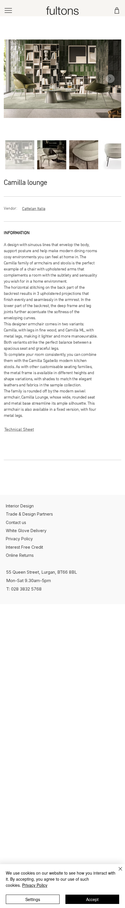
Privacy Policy (34, 885)
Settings (32, 899)
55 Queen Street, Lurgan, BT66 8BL (41, 572)
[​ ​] (51, 446)
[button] (51, 446)
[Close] (117, 872)
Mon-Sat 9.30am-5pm (28, 580)
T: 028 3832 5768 (24, 589)
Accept (92, 899)
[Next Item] (110, 78)
